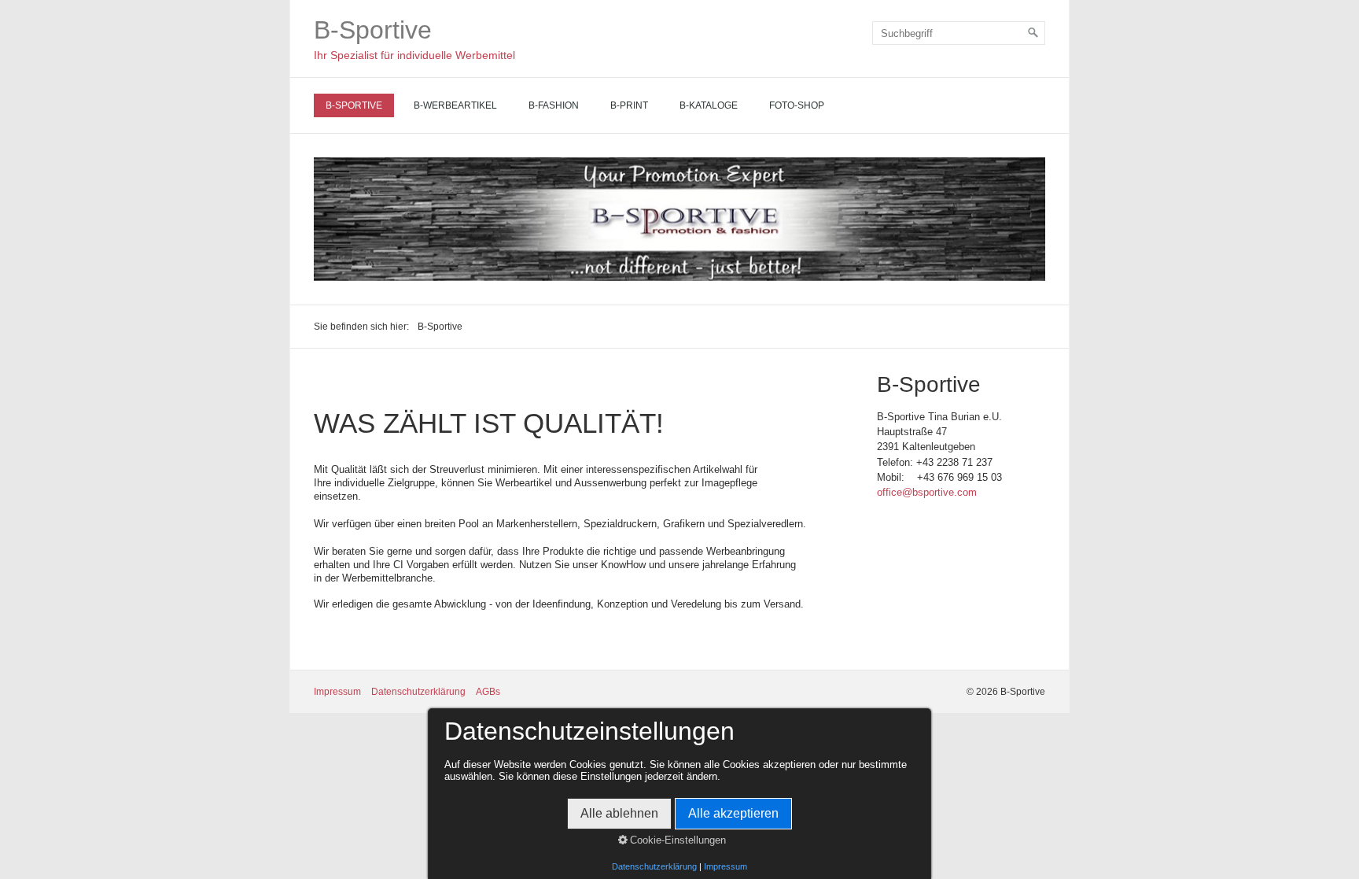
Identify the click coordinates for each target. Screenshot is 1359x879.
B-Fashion (553, 105)
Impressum (337, 691)
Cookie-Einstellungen (676, 840)
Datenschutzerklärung (418, 691)
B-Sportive (373, 30)
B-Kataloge (709, 105)
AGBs (488, 691)
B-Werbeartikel (455, 105)
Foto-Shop (796, 105)
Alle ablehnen (619, 813)
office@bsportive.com (927, 492)
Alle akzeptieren (733, 813)
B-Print (629, 105)
